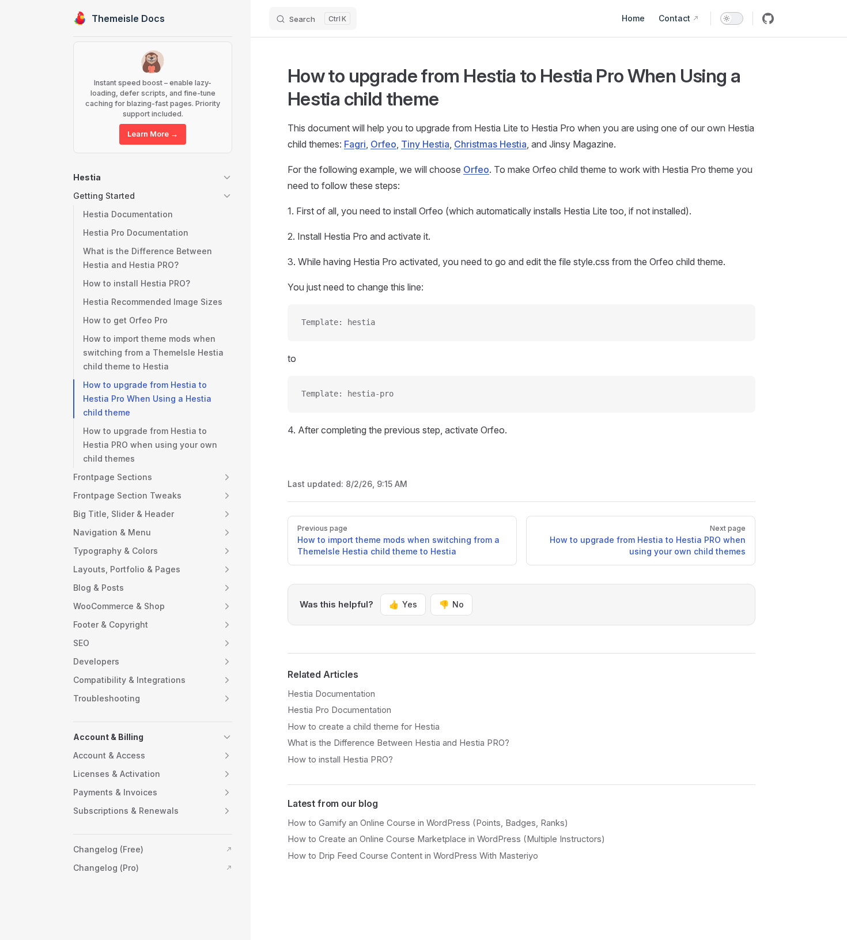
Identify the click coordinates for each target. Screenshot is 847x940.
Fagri (355, 144)
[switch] (731, 18)
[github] (768, 18)
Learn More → (152, 134)
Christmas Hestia (490, 144)
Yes (403, 604)
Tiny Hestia (425, 144)
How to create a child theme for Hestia (364, 727)
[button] (152, 177)
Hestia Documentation (331, 694)
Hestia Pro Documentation (339, 710)
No (451, 604)
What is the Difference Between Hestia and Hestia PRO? (398, 743)
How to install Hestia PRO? (340, 759)
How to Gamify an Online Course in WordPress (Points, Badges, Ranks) (428, 823)
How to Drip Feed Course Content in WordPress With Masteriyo (413, 856)
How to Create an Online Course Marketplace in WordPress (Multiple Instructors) (446, 839)
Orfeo (383, 144)
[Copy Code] (736, 322)
